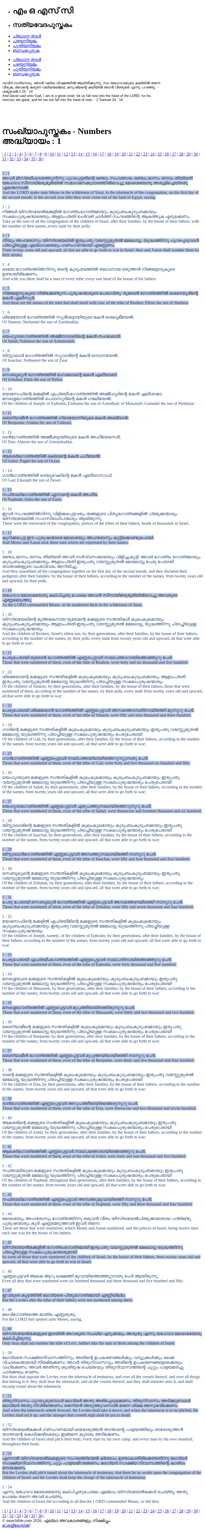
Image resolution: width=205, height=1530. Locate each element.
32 (11, 159)
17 (102, 154)
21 (131, 154)
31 (4, 159)
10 (52, 154)
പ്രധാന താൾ (27, 36)
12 (66, 154)
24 (152, 154)
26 (167, 154)
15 (87, 154)
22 (138, 154)
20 (123, 154)
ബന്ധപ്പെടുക (26, 50)
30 (196, 154)
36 (40, 159)
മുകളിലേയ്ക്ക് (16, 1525)
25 (159, 154)
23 (145, 154)
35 (33, 159)
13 (73, 154)
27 (174, 154)
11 (59, 154)
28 (181, 154)
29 (188, 154)
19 (116, 154)
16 (95, 154)
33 (19, 159)
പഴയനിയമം (25, 41)
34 (26, 159)
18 (109, 154)
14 (80, 154)
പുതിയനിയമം (27, 45)
